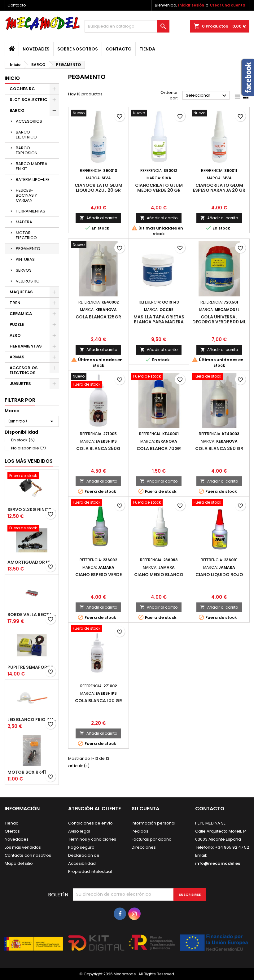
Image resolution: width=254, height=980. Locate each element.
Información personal (153, 823)
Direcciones (144, 847)
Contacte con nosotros (28, 855)
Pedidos (140, 831)
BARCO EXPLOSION (26, 150)
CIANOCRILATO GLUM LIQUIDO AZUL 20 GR (98, 187)
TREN (15, 303)
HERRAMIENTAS (30, 211)
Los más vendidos (29, 461)
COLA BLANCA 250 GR (219, 448)
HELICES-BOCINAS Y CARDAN (26, 195)
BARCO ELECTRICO (26, 134)
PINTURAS (25, 259)
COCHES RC (22, 89)
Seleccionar (207, 95)
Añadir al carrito (98, 218)
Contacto (16, 5)
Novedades (36, 49)
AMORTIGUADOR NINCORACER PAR (31, 562)
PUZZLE (17, 324)
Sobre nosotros (77, 49)
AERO (15, 335)
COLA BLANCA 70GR (159, 448)
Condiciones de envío (90, 823)
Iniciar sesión (191, 5)
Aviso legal (79, 831)
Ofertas (12, 831)
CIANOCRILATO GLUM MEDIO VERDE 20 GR (159, 187)
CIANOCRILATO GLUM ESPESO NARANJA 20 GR (219, 187)
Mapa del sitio (19, 863)
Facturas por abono (152, 839)
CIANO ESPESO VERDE (98, 574)
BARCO (17, 110)
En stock (23, 440)
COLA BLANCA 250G (98, 448)
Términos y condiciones (92, 839)
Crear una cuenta (227, 5)
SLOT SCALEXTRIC (28, 100)
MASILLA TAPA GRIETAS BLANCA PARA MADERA (159, 319)
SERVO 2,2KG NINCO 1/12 (31, 509)
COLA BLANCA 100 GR (98, 701)
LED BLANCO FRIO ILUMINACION (31, 719)
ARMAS (17, 357)
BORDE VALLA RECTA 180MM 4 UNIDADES (31, 614)
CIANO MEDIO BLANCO (158, 574)
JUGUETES (20, 384)
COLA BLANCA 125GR (98, 317)
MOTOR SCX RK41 (26, 772)
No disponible (28, 448)
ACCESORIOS (29, 121)
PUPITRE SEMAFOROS (30, 667)
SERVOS (24, 270)
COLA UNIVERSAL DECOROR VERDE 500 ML (219, 319)
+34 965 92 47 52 (231, 847)
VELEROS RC (27, 281)
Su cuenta (145, 808)
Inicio (12, 78)
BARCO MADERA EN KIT (31, 166)
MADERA (24, 222)
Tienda (147, 49)
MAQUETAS (21, 292)
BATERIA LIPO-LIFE (33, 179)
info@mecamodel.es (217, 863)
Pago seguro (81, 847)
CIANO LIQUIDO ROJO (219, 574)
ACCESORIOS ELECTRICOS (24, 370)
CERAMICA (21, 314)
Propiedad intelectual (90, 871)
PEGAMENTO (28, 249)
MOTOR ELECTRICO (26, 235)
